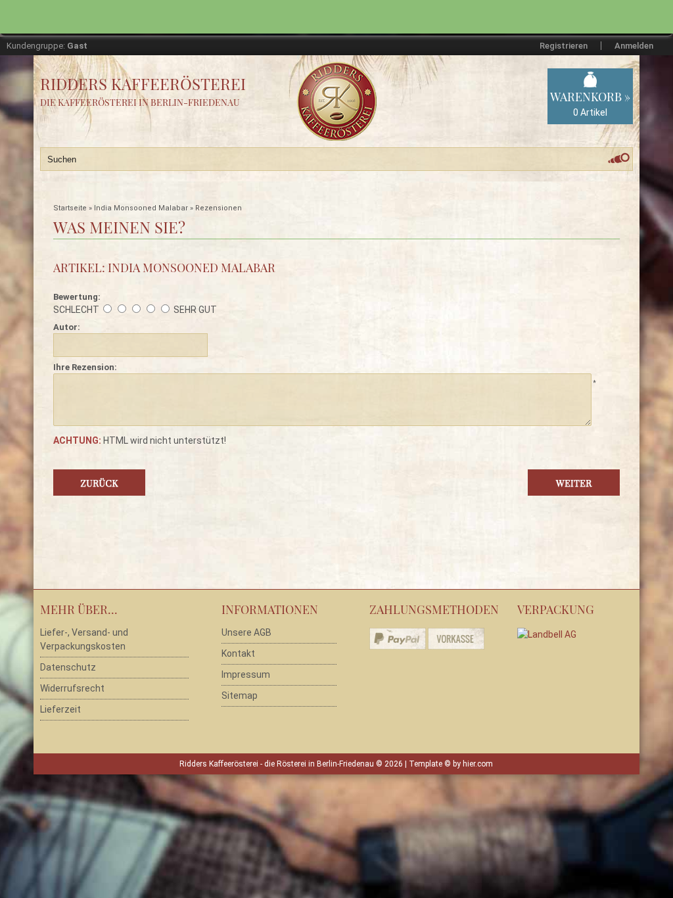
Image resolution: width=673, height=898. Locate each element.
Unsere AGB (246, 632)
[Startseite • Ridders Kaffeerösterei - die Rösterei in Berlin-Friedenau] (354, 86)
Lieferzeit (60, 709)
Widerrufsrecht (72, 688)
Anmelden (634, 46)
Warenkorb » (590, 103)
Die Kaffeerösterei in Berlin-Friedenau (140, 102)
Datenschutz (68, 667)
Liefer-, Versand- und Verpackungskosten (84, 639)
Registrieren (564, 46)
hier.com (478, 763)
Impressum (245, 674)
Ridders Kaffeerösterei (143, 83)
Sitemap (239, 695)
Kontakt (238, 653)
